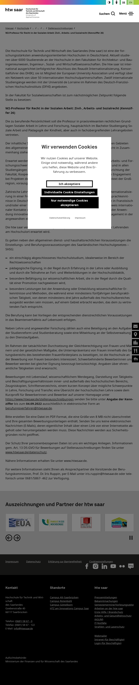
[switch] (109, 2)
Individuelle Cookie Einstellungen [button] (69, 192)
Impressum (80, 218)
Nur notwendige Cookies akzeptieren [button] (69, 202)
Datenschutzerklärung (59, 218)
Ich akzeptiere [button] (69, 184)
